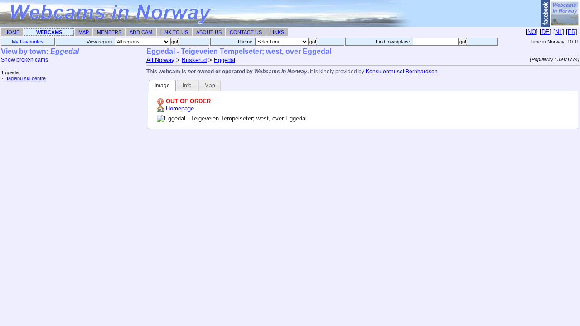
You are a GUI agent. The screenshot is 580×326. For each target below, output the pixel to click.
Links (277, 32)
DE (545, 32)
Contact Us (246, 32)
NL (558, 32)
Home (12, 32)
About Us (209, 32)
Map (83, 32)
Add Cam (141, 32)
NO (531, 32)
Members (109, 32)
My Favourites (28, 41)
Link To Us (174, 32)
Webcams (49, 32)
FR (571, 32)
